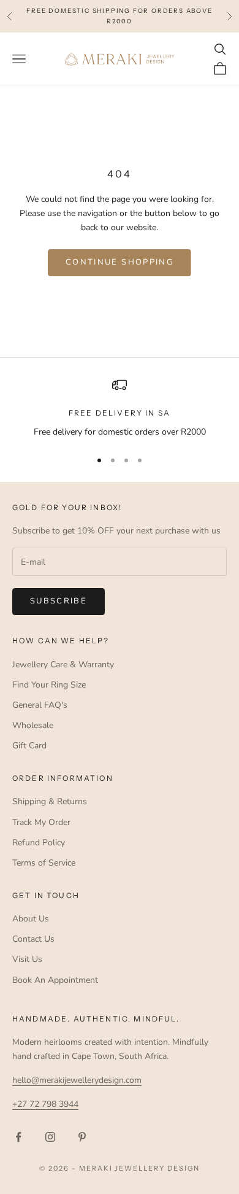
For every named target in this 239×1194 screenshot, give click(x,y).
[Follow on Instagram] (50, 1137)
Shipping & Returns (49, 801)
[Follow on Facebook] (18, 1137)
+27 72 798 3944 (45, 1104)
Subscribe (58, 601)
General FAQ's (39, 705)
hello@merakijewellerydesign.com (77, 1080)
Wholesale (32, 725)
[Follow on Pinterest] (82, 1137)
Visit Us (27, 959)
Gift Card (29, 745)
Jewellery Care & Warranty (63, 664)
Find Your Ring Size (49, 685)
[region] (119, 408)
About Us (30, 919)
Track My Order (41, 822)
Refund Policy (38, 842)
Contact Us (33, 939)
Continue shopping (119, 262)
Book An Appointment (55, 980)
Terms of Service (43, 863)
